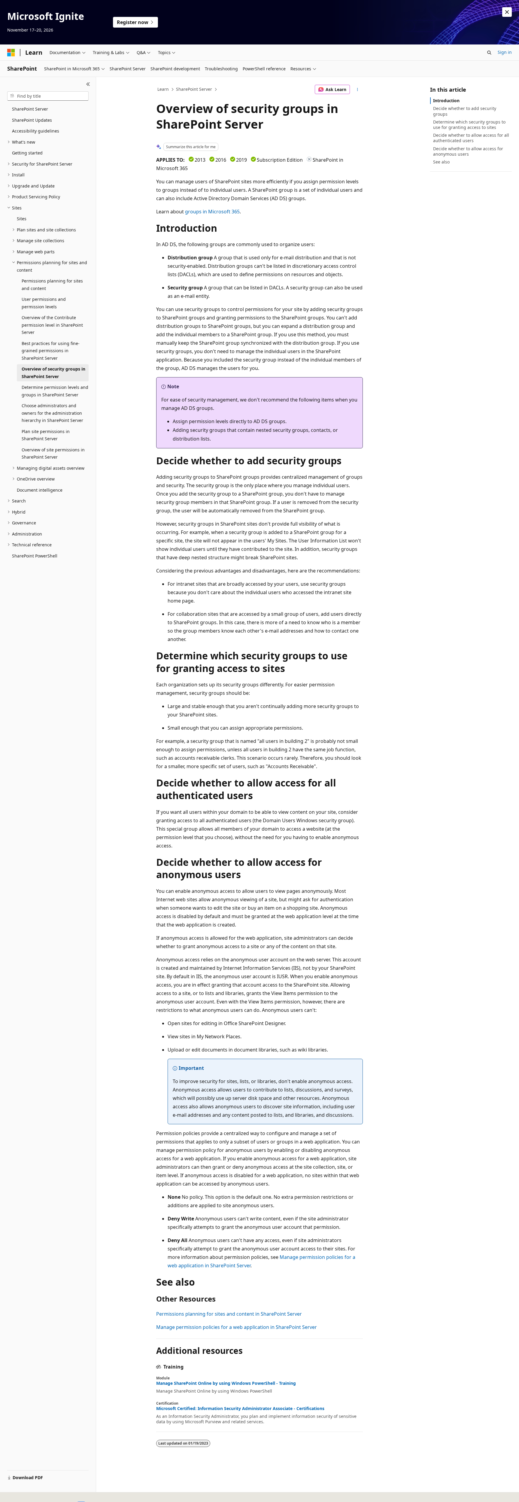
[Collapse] (88, 84)
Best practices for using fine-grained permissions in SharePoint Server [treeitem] (51, 350)
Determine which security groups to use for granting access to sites (469, 124)
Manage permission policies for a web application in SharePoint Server (236, 1327)
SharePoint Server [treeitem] (30, 109)
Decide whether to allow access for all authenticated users (471, 137)
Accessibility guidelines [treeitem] (35, 131)
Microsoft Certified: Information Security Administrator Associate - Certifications (240, 1408)
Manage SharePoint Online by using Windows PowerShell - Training (226, 1383)
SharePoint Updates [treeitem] (32, 120)
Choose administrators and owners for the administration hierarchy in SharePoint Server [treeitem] (52, 413)
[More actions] (357, 89)
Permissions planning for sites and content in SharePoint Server (229, 1314)
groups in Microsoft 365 (212, 211)
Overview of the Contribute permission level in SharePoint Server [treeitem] (52, 325)
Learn (163, 89)
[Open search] (489, 52)
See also (441, 162)
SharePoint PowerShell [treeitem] (34, 556)
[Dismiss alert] (507, 12)
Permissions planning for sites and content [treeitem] (52, 284)
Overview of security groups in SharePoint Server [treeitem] (53, 372)
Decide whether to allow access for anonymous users (468, 151)
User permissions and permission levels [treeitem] (44, 303)
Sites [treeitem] (21, 218)
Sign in (505, 52)
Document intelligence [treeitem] (39, 490)
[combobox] (48, 96)
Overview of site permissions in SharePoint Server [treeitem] (53, 453)
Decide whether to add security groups (464, 111)
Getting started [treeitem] (27, 153)
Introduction (446, 100)
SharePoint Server (194, 89)
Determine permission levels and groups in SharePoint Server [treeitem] (55, 391)
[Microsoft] (11, 52)
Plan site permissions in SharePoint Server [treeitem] (46, 435)
